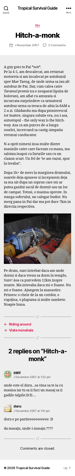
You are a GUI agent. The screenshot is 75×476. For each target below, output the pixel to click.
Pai (37, 25)
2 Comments (57, 45)
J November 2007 (27, 45)
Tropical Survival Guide (38, 8)
